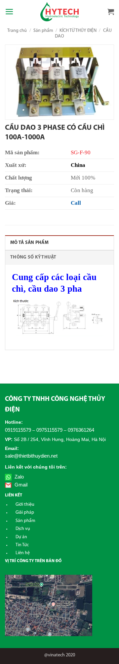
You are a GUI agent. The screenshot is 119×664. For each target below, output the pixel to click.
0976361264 (81, 430)
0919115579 (18, 430)
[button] (9, 11)
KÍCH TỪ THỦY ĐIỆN (78, 30)
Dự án (21, 537)
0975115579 (49, 430)
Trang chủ (17, 30)
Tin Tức (22, 545)
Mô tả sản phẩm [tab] (29, 242)
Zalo (18, 477)
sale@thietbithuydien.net (31, 456)
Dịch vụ (23, 528)
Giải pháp (25, 512)
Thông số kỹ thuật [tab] (33, 257)
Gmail (20, 484)
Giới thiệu (25, 504)
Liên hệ (23, 553)
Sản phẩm (43, 30)
